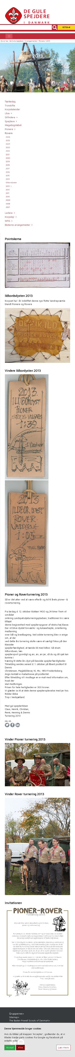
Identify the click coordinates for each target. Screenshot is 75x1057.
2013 (8, 186)
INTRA (65, 27)
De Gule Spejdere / (17, 41)
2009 (8, 200)
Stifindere (10, 117)
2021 (8, 154)
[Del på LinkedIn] (18, 725)
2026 (8, 137)
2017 (8, 169)
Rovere (9, 133)
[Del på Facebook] (12, 725)
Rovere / (42, 41)
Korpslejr (9, 217)
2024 (8, 144)
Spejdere (10, 121)
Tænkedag (10, 101)
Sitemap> (14, 1017)
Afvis (20, 1047)
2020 (8, 158)
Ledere (9, 213)
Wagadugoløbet (13, 125)
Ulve (7, 113)
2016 (8, 172)
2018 (8, 165)
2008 (8, 204)
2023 (8, 147)
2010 (8, 196)
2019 (8, 161)
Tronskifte (10, 105)
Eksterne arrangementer (17, 225)
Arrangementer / (32, 41)
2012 (8, 190)
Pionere (9, 129)
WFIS (7, 221)
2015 (7, 175)
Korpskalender (12, 109)
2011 (7, 193)
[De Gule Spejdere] (27, 15)
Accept (10, 1047)
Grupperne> (16, 1013)
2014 (8, 179)
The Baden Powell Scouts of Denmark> (29, 1020)
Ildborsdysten (11, 182)
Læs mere (63, 1047)
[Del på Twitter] (7, 725)
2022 (8, 151)
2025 (8, 140)
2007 (8, 207)
